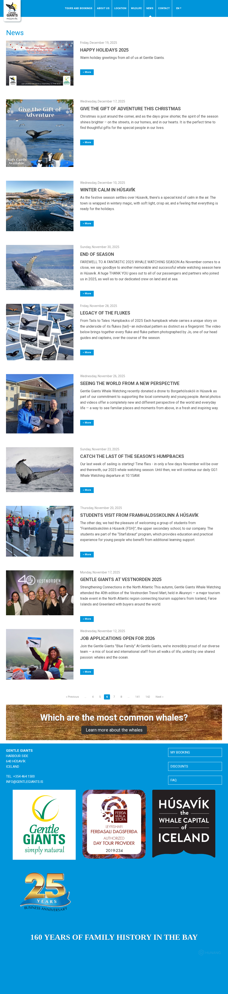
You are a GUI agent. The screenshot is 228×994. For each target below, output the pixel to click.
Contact (164, 8)
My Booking (180, 752)
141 (137, 696)
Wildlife (136, 8)
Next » (159, 696)
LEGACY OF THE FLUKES (105, 313)
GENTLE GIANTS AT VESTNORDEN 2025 (120, 579)
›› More (87, 72)
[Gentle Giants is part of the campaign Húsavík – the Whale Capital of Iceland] (183, 824)
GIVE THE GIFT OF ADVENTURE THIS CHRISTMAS (130, 108)
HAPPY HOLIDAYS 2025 (104, 50)
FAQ (174, 780)
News (149, 8)
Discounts (179, 766)
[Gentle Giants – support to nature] (44, 824)
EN (178, 8)
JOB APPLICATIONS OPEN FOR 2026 (117, 638)
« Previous (72, 696)
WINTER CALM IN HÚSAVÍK (107, 189)
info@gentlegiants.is (24, 782)
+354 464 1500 (24, 776)
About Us (103, 8)
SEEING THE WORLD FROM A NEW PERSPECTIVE (129, 383)
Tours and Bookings (78, 8)
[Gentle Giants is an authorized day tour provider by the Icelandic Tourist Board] (113, 824)
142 (147, 696)
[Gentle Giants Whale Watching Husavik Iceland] (12, 12)
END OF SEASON (97, 254)
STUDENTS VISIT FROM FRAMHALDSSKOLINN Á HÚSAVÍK (139, 515)
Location (120, 8)
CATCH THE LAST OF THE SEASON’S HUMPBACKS (132, 456)
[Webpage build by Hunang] (210, 953)
